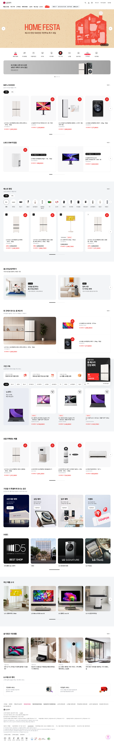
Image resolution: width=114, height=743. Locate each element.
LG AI (40, 6)
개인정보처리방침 (27, 704)
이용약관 (10, 704)
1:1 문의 (21, 713)
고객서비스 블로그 (15, 734)
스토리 (30, 6)
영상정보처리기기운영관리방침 (49, 704)
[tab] (55, 76)
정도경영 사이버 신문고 (103, 704)
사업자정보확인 (31, 726)
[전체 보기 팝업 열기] (108, 45)
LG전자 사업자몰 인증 (93, 704)
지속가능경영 (103, 2)
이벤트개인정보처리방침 (37, 704)
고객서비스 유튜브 (7, 734)
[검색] (85, 2)
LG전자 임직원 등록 (61, 704)
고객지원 (18, 6)
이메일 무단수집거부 (18, 704)
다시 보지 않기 (106, 383)
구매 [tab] (6, 92)
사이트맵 (5, 704)
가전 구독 (12, 6)
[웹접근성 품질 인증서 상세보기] (48, 739)
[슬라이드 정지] (101, 45)
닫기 (88, 383)
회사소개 (96, 2)
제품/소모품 (6, 6)
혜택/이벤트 (25, 6)
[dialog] (98, 371)
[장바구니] (92, 2)
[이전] (3, 28)
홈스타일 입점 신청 (7, 706)
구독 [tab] (12, 92)
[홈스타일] (46, 6)
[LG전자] (7, 2)
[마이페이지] (88, 2)
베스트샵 (36, 6)
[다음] (110, 28)
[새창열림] (55, 6)
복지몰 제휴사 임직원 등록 (82, 704)
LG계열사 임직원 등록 (71, 704)
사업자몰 (109, 2)
